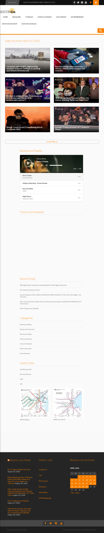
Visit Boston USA (25, 369)
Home (5, 17)
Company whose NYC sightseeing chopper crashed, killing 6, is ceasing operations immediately (27, 60)
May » (77, 493)
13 (72, 483)
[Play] (28, 163)
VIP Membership (77, 17)
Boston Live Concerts (27, 329)
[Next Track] (42, 165)
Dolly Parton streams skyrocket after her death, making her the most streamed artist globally (19, 511)
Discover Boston (25, 374)
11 (91, 480)
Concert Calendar (26, 344)
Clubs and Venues (26, 339)
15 (80, 483)
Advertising (43, 492)
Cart (40, 475)
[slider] (56, 165)
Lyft (21, 384)
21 (76, 487)
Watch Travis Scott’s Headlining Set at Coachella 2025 (27, 119)
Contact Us (43, 470)
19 (94, 483)
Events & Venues (44, 17)
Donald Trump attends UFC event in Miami (76, 119)
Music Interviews (26, 349)
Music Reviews (25, 353)
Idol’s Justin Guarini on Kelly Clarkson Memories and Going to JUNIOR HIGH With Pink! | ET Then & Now (21, 492)
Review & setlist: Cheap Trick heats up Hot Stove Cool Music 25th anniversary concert (27, 90)
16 (83, 483)
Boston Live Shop (9, 24)
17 (87, 483)
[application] (51, 164)
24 (87, 487)
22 (80, 487)
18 (91, 483)
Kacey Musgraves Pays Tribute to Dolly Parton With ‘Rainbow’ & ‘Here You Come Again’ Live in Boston (20, 480)
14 (76, 483)
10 (87, 480)
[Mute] (46, 165)
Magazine (16, 17)
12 (94, 480)
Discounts (42, 487)
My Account (43, 481)
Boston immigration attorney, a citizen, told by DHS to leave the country (76, 60)
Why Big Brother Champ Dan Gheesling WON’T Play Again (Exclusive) (43, 285)
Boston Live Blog (29, 24)
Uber (21, 379)
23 (83, 487)
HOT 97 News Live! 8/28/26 (29, 308)
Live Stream (61, 17)
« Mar (72, 493)
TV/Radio (29, 17)
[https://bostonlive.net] (8, 13)
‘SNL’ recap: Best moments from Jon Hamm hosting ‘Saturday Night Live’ (76, 90)
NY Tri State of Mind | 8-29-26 (30, 290)
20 (72, 487)
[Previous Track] (37, 165)
